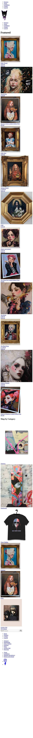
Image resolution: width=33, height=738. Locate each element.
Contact (6, 6)
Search (2, 630)
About (5, 3)
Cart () (6, 8)
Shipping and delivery (9, 655)
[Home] (5, 20)
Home (5, 633)
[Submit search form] (21, 631)
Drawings (6, 649)
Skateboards (7, 642)
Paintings (6, 645)
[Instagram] (5, 661)
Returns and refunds (9, 656)
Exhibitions (7, 5)
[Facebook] (5, 664)
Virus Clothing (7, 643)
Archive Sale (7, 648)
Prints (5, 646)
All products (4, 629)
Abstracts (6, 641)
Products (6, 2)
